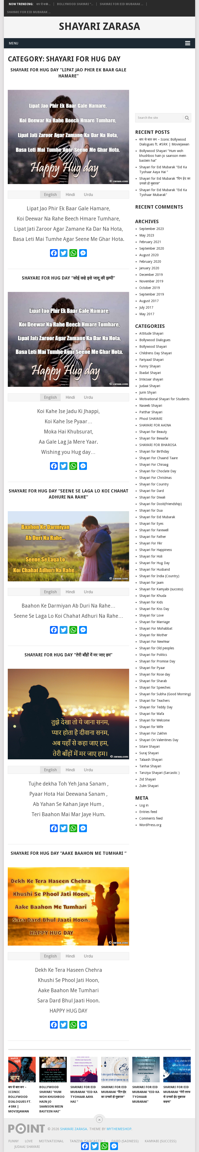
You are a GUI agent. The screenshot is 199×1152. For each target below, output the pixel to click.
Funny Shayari (149, 366)
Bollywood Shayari (153, 346)
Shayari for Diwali (152, 497)
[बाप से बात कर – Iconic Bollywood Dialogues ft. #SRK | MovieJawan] (22, 1069)
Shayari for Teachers (154, 701)
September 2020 (151, 248)
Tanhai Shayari (150, 766)
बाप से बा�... (43, 4)
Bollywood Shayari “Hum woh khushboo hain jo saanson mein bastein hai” (162, 155)
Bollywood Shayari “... (75, 4)
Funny (13, 1141)
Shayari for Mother (153, 635)
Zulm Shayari (148, 786)
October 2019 (149, 288)
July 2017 (146, 307)
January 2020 (149, 268)
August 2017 (149, 301)
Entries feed (148, 812)
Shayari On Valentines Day (158, 740)
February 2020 (150, 261)
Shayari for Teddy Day (156, 707)
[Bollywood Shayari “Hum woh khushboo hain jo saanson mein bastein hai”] (53, 1069)
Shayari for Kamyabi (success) (161, 589)
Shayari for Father (152, 537)
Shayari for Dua (151, 510)
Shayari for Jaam (151, 582)
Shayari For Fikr (150, 543)
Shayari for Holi (150, 556)
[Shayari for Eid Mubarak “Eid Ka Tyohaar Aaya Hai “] (84, 1069)
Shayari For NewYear (154, 642)
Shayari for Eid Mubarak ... (121, 4)
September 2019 (151, 294)
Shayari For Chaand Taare (158, 458)
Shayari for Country (154, 484)
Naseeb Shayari (150, 405)
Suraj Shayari (149, 753)
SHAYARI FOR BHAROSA (157, 445)
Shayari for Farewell (153, 530)
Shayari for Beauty (153, 432)
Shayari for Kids (151, 602)
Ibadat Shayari (150, 373)
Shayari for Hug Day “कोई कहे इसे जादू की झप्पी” (68, 277)
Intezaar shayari (151, 379)
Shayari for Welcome (154, 720)
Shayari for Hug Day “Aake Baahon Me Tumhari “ (68, 853)
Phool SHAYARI (150, 419)
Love (29, 1141)
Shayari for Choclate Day (157, 471)
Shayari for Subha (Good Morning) (165, 694)
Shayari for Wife (151, 727)
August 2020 (149, 255)
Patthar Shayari (150, 412)
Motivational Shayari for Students (164, 399)
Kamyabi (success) (160, 1141)
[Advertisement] (163, 78)
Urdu (88, 194)
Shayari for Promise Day (157, 661)
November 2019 (151, 281)
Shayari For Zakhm (153, 733)
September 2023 (151, 229)
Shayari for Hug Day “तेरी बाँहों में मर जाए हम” (68, 654)
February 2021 (150, 242)
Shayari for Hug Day (154, 563)
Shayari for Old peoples (156, 648)
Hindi (70, 194)
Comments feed (151, 818)
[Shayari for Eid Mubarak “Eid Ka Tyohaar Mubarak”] (146, 1069)
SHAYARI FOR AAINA (155, 425)
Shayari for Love (151, 615)
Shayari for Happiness (155, 550)
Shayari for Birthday (154, 451)
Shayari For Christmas (155, 478)
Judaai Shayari (149, 386)
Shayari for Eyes (151, 523)
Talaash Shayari (150, 760)
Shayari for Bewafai (153, 438)
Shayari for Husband (154, 569)
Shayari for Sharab (153, 681)
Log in (144, 805)
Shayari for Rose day (154, 674)
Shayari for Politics (153, 655)
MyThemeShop (119, 1129)
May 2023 (146, 235)
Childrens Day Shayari (155, 353)
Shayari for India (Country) (159, 576)
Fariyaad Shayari (151, 360)
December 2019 (151, 275)
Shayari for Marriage (154, 622)
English (50, 194)
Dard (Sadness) (125, 1141)
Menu (13, 43)
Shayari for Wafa (151, 714)
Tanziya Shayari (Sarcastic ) (159, 773)
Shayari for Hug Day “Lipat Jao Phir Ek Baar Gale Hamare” (68, 72)
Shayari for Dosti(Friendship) (160, 504)
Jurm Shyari (147, 392)
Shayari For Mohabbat (155, 628)
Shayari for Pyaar (152, 668)
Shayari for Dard (151, 491)
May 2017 (146, 314)
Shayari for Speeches (154, 687)
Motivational (51, 1141)
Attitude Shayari (151, 333)
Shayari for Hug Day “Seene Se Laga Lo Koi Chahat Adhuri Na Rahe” (68, 494)
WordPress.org (150, 825)
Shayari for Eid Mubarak (157, 517)
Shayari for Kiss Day (154, 609)
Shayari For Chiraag (153, 464)
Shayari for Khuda (152, 596)
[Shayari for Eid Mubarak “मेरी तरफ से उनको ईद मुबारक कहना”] (177, 1069)
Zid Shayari (147, 779)
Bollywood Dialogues (154, 340)
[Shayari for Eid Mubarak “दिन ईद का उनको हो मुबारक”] (115, 1069)
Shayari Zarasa (99, 26)
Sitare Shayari (149, 746)
